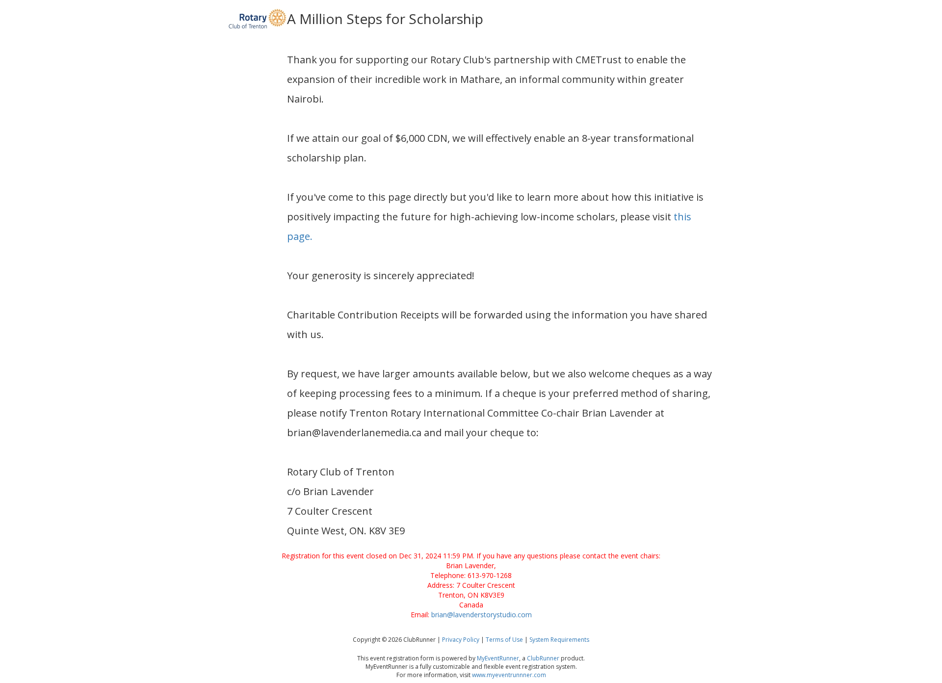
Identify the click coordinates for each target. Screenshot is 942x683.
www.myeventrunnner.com (509, 675)
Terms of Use (504, 639)
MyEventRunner (498, 658)
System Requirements (559, 639)
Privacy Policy (460, 639)
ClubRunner (543, 658)
